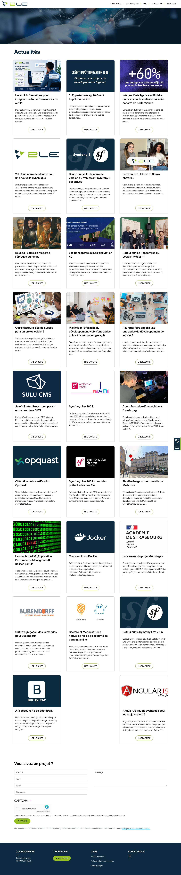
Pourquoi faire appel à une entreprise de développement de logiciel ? (143, 331)
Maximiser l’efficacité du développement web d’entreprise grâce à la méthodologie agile (90, 331)
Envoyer (22, 821)
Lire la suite (37, 129)
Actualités (156, 4)
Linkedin (130, 856)
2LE (144, 4)
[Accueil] (14, 4)
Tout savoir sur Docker (83, 556)
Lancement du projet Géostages (143, 556)
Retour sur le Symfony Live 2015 (143, 632)
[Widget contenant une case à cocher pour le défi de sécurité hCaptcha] (32, 808)
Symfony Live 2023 (81, 406)
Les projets (132, 4)
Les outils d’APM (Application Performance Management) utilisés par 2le (33, 560)
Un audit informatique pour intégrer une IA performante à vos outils (36, 99)
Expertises (116, 4)
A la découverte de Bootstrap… (34, 710)
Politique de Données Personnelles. (136, 828)
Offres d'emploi (96, 866)
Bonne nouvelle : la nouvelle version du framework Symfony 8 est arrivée (90, 177)
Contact (171, 4)
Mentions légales (97, 856)
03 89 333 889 (62, 858)
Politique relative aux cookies (102, 861)
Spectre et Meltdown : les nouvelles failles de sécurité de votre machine (88, 635)
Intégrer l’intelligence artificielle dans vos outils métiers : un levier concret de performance (143, 99)
